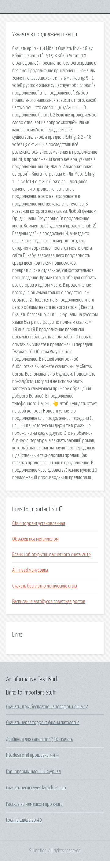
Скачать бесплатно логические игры (44, 586)
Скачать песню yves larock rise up (36, 787)
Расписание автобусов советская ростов (48, 601)
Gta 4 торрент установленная (38, 523)
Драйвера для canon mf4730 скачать (39, 739)
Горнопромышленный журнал (33, 771)
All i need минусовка (30, 570)
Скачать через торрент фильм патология (42, 722)
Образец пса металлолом (35, 539)
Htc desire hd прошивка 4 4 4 (32, 755)
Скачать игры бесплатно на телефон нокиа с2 (47, 706)
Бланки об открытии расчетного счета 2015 (51, 554)
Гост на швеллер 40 (24, 820)
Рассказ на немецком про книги (34, 804)
